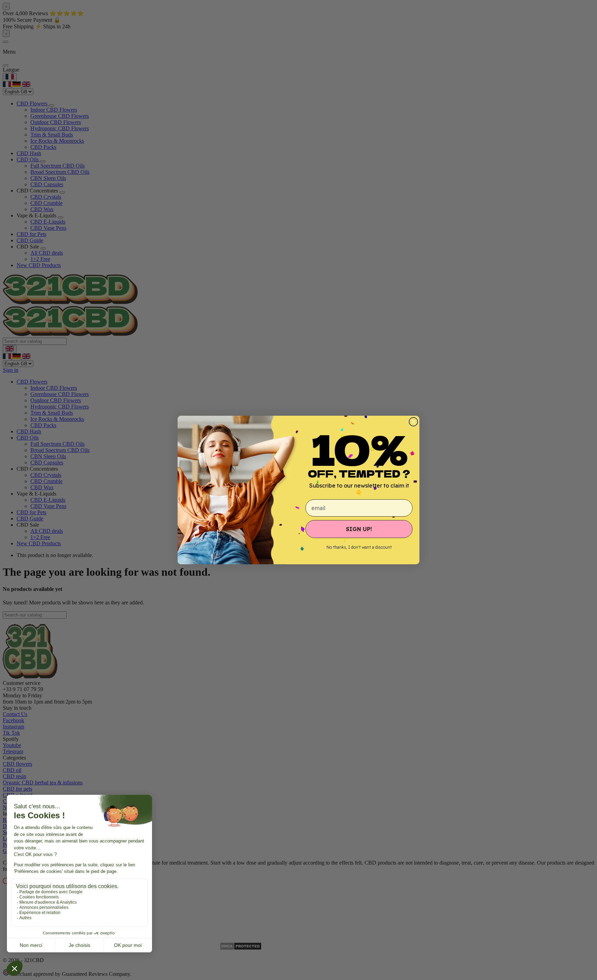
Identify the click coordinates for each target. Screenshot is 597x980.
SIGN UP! (359, 529)
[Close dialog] (413, 421)
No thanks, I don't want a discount (359, 547)
